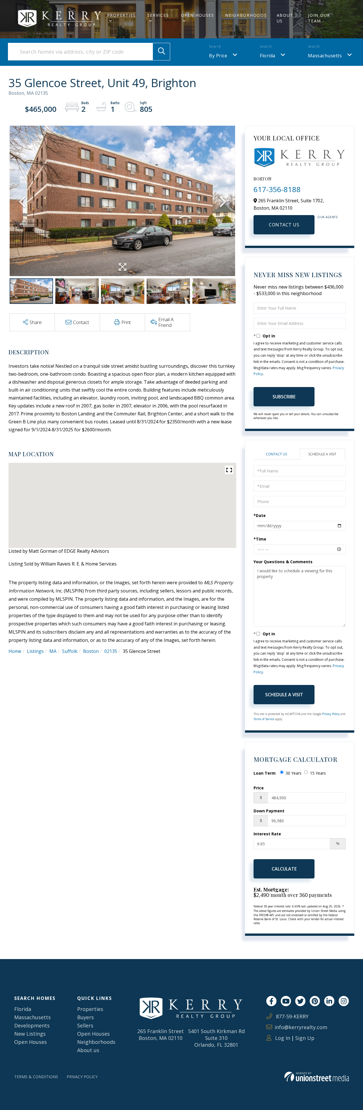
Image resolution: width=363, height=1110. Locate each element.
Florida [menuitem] (22, 1009)
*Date (260, 515)
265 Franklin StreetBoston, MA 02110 (160, 1034)
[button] (161, 51)
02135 (110, 651)
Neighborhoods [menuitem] (246, 15)
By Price (218, 55)
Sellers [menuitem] (85, 1025)
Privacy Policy (330, 714)
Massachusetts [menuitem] (32, 1017)
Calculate (284, 869)
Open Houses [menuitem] (197, 15)
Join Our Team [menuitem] (319, 18)
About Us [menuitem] (285, 18)
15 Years (318, 773)
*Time (260, 539)
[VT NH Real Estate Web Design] (316, 1077)
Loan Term (265, 773)
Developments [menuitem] (32, 1025)
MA (52, 651)
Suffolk (69, 651)
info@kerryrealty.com (301, 1027)
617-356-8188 (277, 189)
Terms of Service (264, 719)
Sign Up (305, 1038)
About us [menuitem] (88, 1050)
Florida (267, 55)
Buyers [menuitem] (85, 1017)
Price (259, 788)
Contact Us (284, 225)
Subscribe (284, 397)
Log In (282, 1038)
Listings (35, 651)
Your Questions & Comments (283, 561)
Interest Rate (267, 833)
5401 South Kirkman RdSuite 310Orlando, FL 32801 (216, 1038)
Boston (91, 651)
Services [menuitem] (158, 15)
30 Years (293, 773)
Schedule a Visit (322, 454)
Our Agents (327, 217)
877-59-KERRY (292, 1016)
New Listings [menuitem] (30, 1033)
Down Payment (269, 810)
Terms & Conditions (36, 1076)
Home (15, 651)
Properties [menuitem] (121, 15)
